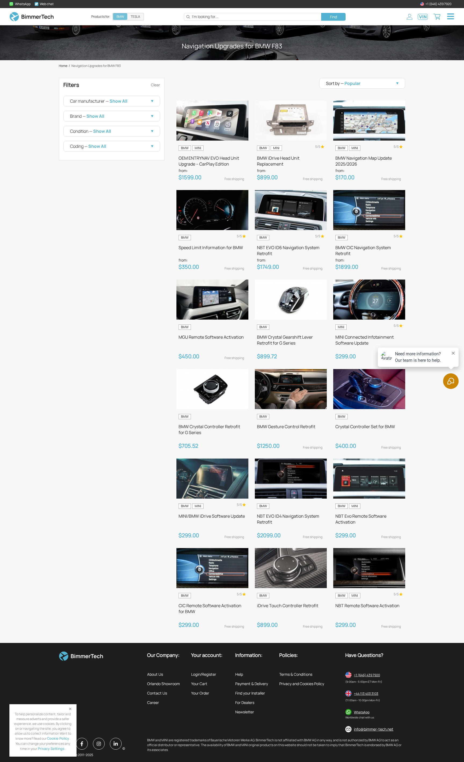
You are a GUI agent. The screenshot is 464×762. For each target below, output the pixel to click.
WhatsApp (361, 712)
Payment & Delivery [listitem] (251, 683)
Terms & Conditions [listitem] (295, 674)
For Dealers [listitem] (244, 702)
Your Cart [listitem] (199, 683)
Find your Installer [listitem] (250, 693)
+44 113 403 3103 (366, 693)
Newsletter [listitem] (244, 711)
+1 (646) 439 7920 (367, 675)
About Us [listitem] (155, 674)
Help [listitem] (239, 674)
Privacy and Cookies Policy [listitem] (301, 683)
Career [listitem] (153, 702)
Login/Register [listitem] (203, 674)
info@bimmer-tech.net (373, 729)
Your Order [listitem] (200, 693)
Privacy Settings (50, 748)
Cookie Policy (58, 738)
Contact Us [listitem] (157, 693)
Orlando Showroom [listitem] (163, 683)
